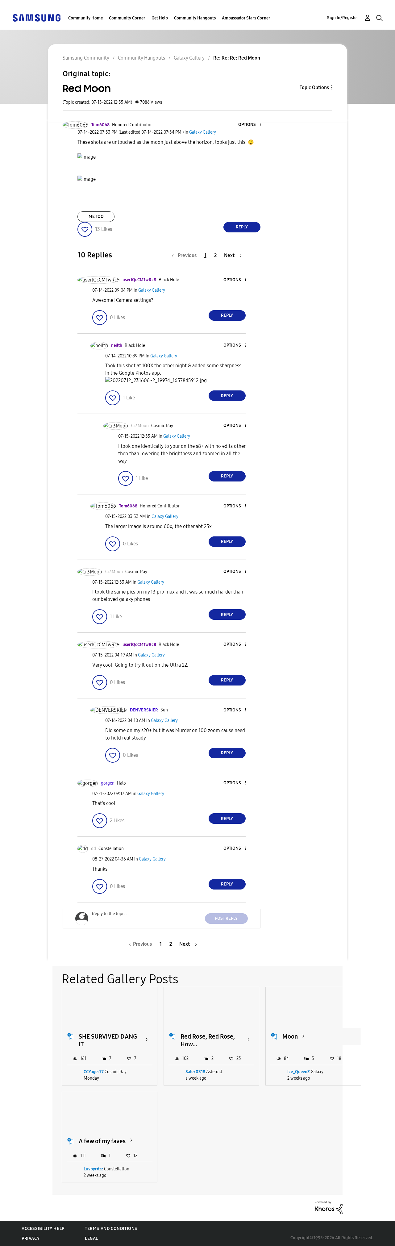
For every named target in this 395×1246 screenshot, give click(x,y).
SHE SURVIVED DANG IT (108, 1040)
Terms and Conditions (111, 1228)
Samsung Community (86, 58)
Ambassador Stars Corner (246, 18)
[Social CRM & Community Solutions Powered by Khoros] (329, 1207)
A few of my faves (102, 1141)
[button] (249, 125)
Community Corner (127, 18)
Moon (290, 1036)
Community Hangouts (195, 18)
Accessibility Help (43, 1228)
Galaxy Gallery (189, 58)
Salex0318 (195, 1071)
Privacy (31, 1238)
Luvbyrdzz (93, 1169)
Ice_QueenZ (298, 1071)
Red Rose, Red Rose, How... (208, 1040)
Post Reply (226, 918)
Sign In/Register (342, 17)
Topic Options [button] (314, 87)
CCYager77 (94, 1071)
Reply (242, 227)
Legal (91, 1238)
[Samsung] (36, 17)
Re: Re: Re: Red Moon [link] (236, 58)
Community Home (85, 18)
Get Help (160, 18)
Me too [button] (96, 216)
